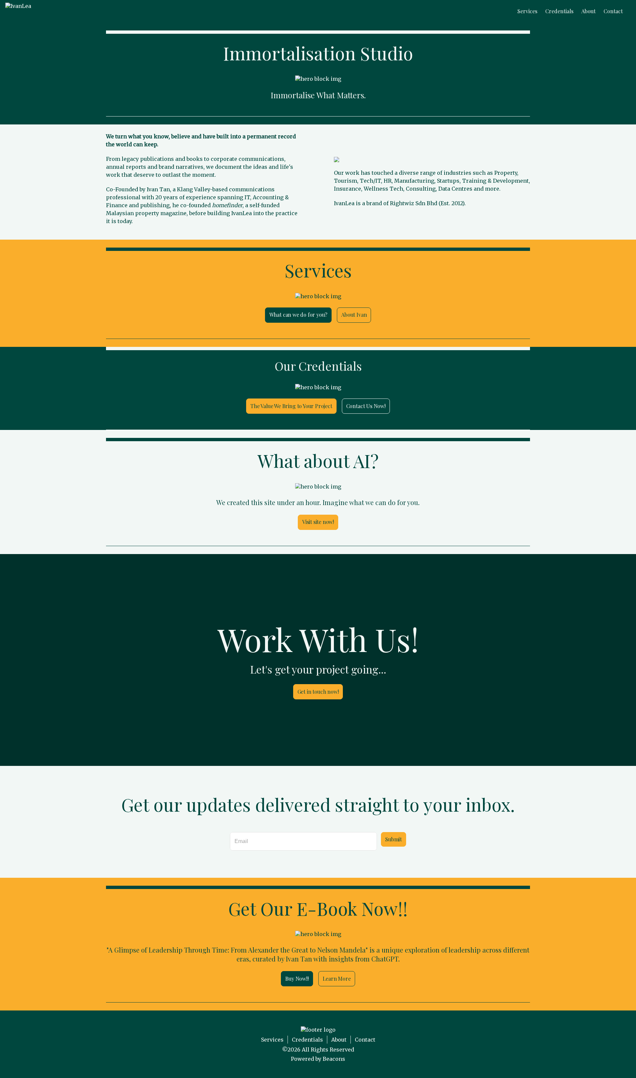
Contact (365, 1039)
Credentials (307, 1039)
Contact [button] (613, 11)
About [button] (588, 11)
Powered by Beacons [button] (318, 1058)
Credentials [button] (559, 11)
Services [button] (527, 11)
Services (272, 1039)
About (338, 1039)
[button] (18, 11)
